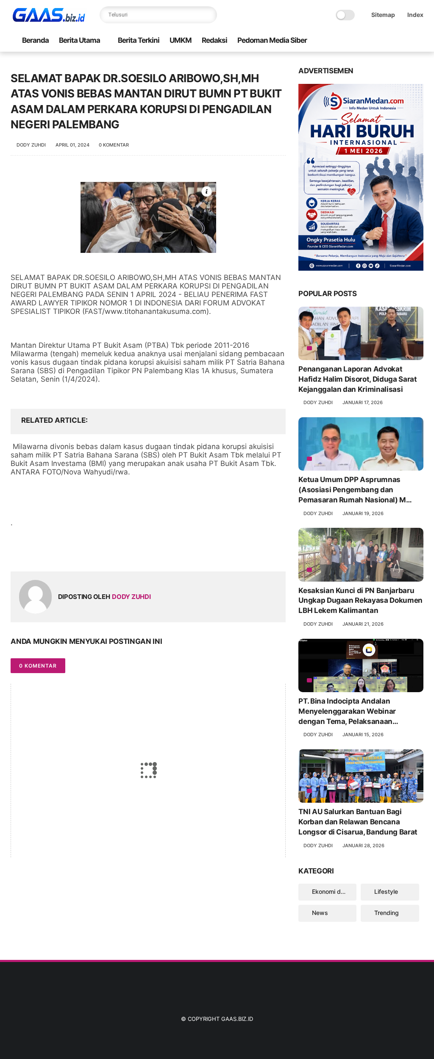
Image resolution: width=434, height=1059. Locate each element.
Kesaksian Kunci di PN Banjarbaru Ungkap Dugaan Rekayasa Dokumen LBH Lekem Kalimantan (360, 600)
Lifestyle (386, 891)
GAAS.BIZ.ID (237, 1018)
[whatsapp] (52, 551)
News (320, 912)
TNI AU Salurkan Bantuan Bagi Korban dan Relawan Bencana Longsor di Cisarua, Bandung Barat (357, 821)
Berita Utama (79, 40)
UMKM (181, 40)
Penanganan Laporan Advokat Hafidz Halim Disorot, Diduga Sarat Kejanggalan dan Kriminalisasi (357, 379)
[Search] (208, 14)
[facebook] (18, 551)
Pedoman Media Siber (272, 40)
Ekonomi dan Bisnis (334, 891)
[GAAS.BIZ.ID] (49, 19)
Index (415, 14)
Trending (386, 912)
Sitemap (383, 14)
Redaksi (214, 40)
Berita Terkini (138, 40)
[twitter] (35, 551)
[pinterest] (68, 551)
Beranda (35, 40)
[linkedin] (85, 551)
